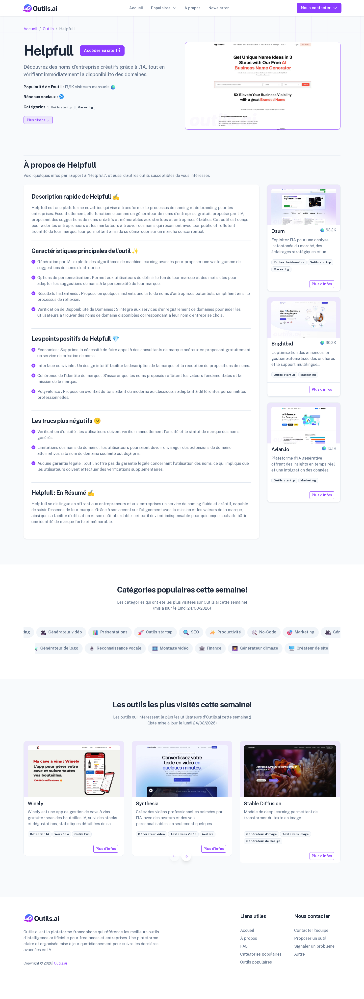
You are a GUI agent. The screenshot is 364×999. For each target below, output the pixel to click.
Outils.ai (60, 963)
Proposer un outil (310, 938)
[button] (186, 856)
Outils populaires (256, 962)
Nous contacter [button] (316, 7)
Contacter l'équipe (311, 930)
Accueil (136, 8)
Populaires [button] (160, 8)
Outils (48, 29)
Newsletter (218, 8)
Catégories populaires (261, 954)
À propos (192, 8)
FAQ (244, 946)
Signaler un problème (314, 946)
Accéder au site (99, 50)
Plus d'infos (322, 284)
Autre (299, 954)
